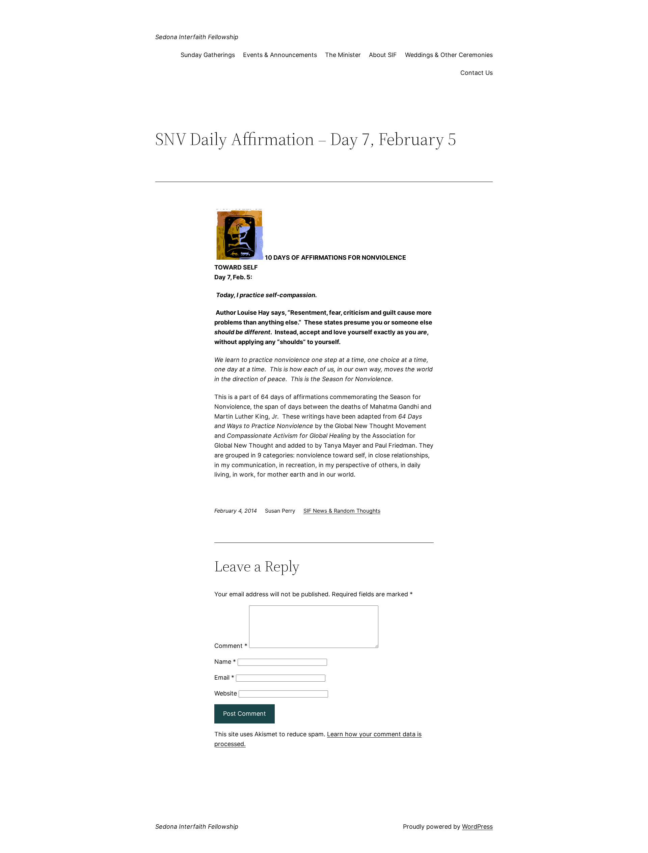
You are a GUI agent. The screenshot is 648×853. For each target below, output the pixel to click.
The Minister (343, 54)
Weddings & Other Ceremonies (449, 54)
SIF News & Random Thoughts (341, 510)
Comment (230, 645)
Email (224, 677)
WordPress (477, 826)
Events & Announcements (280, 54)
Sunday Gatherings (208, 54)
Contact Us (476, 72)
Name (225, 661)
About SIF (383, 54)
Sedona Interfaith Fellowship (196, 36)
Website (225, 693)
